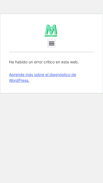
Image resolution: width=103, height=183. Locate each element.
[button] (51, 43)
